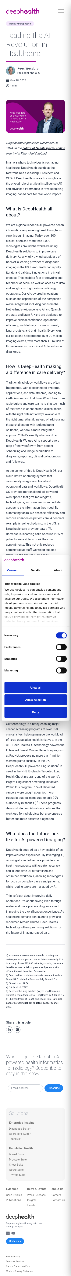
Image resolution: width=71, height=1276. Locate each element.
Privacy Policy (13, 1256)
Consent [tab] (13, 570)
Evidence (12, 1189)
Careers (56, 1195)
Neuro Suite (16, 1169)
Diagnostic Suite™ (20, 1128)
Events (31, 1205)
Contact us (15, 1241)
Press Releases (36, 1195)
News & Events (36, 1189)
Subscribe (54, 1088)
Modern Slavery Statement (20, 1271)
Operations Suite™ (20, 1133)
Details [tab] (35, 570)
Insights (32, 1200)
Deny (35, 712)
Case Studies (14, 1195)
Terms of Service (15, 1261)
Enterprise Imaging (21, 1122)
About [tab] (58, 570)
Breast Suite (16, 1154)
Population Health (21, 1148)
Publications (13, 1200)
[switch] (61, 647)
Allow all (35, 687)
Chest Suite (16, 1164)
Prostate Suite (18, 1159)
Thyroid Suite (17, 1175)
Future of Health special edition (43, 148)
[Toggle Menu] (61, 11)
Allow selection (35, 699)
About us (57, 1189)
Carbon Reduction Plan (18, 1266)
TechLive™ (15, 1139)
